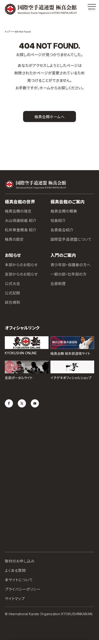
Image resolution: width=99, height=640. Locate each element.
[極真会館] (44, 9)
